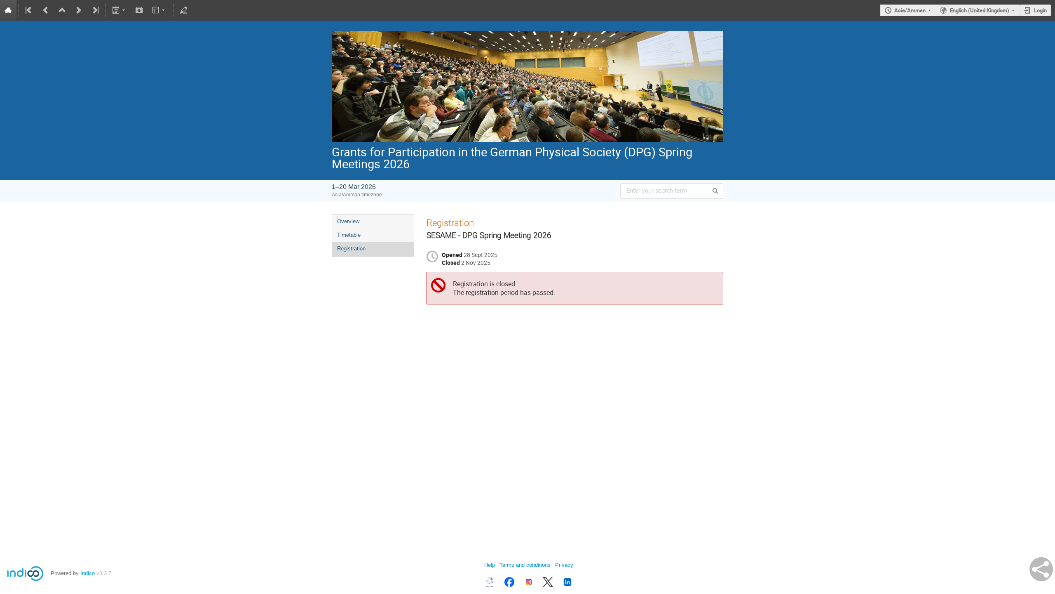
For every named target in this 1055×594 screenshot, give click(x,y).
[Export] (119, 10)
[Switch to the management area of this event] (184, 10)
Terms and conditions (525, 564)
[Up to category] (62, 10)
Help (489, 564)
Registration (351, 248)
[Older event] (46, 10)
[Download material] (139, 10)
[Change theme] (159, 10)
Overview (348, 221)
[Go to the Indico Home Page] (8, 10)
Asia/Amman (910, 10)
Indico (87, 573)
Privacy (564, 564)
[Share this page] (1041, 569)
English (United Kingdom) (979, 10)
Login (1040, 10)
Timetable (349, 235)
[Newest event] (95, 10)
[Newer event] (78, 10)
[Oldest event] (29, 10)
